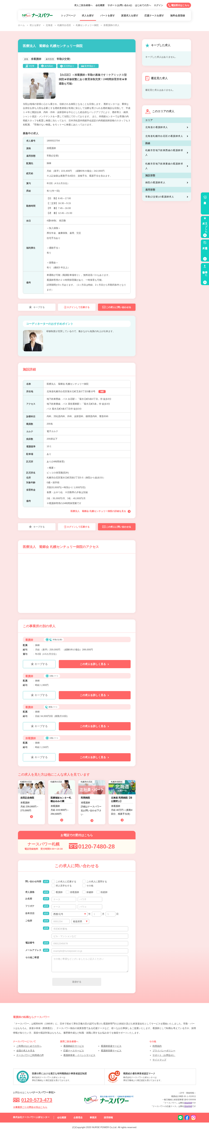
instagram (193, 1117)
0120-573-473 (36, 1100)
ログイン (158, 5)
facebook (187, 1117)
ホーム (21, 25)
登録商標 (188, 1103)
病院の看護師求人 (155, 182)
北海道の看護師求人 (156, 127)
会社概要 (100, 5)
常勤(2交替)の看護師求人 (159, 196)
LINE (180, 1117)
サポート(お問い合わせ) (120, 5)
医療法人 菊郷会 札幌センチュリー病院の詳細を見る (98, 511)
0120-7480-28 (96, 846)
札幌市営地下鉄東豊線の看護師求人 (164, 166)
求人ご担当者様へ (83, 5)
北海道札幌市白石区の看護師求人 (164, 136)
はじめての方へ (143, 5)
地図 (102, 391)
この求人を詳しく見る (93, 664)
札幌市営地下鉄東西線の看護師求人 (164, 152)
